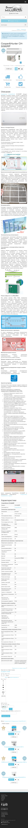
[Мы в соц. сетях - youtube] (4, 805)
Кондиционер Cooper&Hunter (8, 94)
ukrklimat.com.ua (4, 824)
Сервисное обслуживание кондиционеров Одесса (14, 762)
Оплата (2, 799)
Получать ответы (4, 711)
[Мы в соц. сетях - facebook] (1, 805)
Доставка (3, 798)
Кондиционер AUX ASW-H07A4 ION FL (14, 747)
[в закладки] (19, 68)
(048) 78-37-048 (5, 821)
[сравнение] (21, 68)
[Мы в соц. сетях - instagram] (6, 805)
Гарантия (3, 796)
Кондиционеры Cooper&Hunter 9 (19, 721)
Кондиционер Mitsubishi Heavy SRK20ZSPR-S (14, 777)
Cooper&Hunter (18, 507)
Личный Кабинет (4, 813)
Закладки (3, 815)
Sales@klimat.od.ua (6, 822)
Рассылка (3, 816)
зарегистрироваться (14, 677)
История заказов (4, 814)
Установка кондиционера (14, 731)
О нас (2, 800)
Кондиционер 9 (7, 721)
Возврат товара (4, 795)
